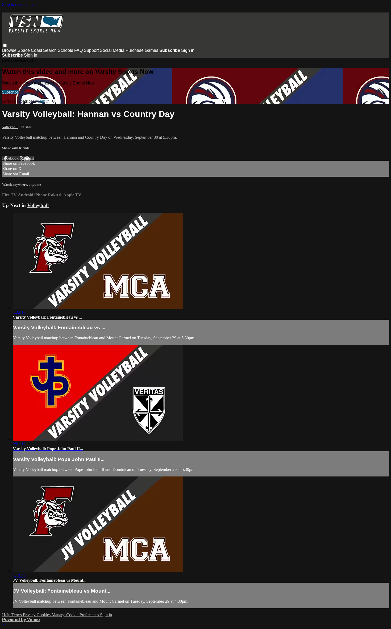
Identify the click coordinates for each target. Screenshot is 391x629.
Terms (17, 615)
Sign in (187, 50)
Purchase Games (142, 50)
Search (50, 50)
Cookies (44, 615)
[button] (5, 45)
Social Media (112, 50)
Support (91, 50)
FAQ (78, 50)
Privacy (30, 615)
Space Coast (30, 50)
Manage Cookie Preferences (76, 615)
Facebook (11, 158)
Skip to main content (19, 4)
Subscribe (10, 92)
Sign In (30, 55)
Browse (10, 50)
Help (6, 615)
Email (29, 158)
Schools (65, 50)
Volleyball (10, 127)
